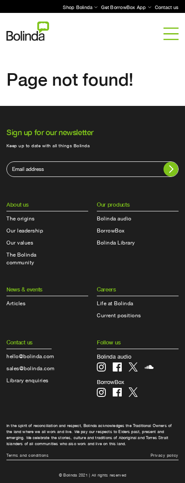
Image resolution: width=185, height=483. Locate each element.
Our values (19, 243)
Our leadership (24, 231)
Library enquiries (27, 381)
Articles (15, 303)
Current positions (119, 316)
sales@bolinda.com (30, 368)
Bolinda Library (116, 243)
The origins (20, 219)
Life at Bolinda (115, 303)
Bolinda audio (114, 219)
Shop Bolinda (77, 7)
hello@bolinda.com (30, 356)
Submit (170, 169)
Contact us (167, 7)
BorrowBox (111, 231)
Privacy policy (165, 455)
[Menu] (171, 33)
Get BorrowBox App (123, 7)
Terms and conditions (27, 455)
